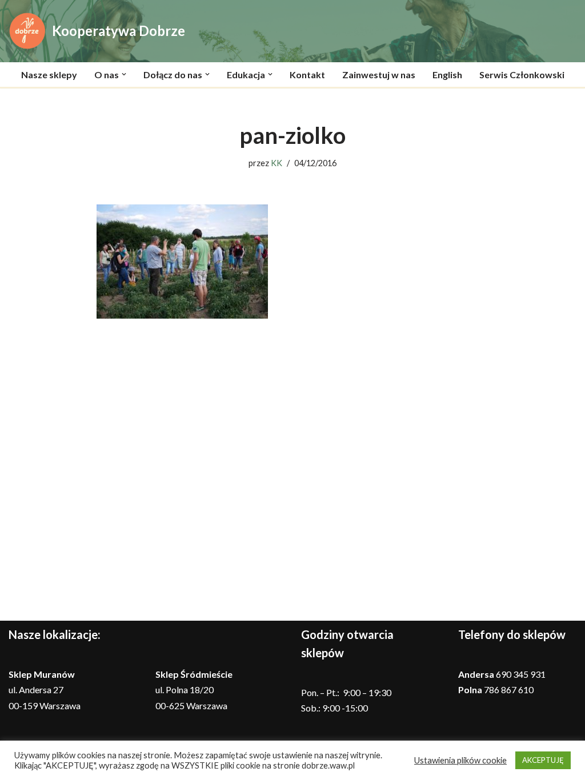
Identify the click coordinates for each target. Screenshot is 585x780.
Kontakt (307, 74)
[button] (124, 74)
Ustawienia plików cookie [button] (460, 760)
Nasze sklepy (49, 74)
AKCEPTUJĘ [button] (543, 760)
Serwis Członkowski (521, 74)
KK (276, 163)
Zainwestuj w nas (378, 74)
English (447, 74)
